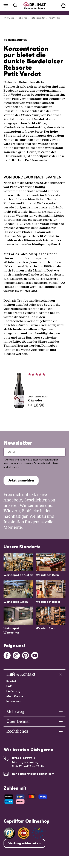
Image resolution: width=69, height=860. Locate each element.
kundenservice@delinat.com (33, 773)
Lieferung (13, 691)
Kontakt (12, 681)
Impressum (13, 701)
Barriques (33, 337)
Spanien (47, 329)
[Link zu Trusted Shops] (9, 833)
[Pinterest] (25, 655)
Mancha (39, 270)
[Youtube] (34, 655)
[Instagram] (16, 655)
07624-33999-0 (24, 758)
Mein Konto (14, 696)
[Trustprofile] (31, 833)
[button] (7, 5)
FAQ (9, 686)
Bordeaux (11, 90)
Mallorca (17, 278)
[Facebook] (7, 655)
